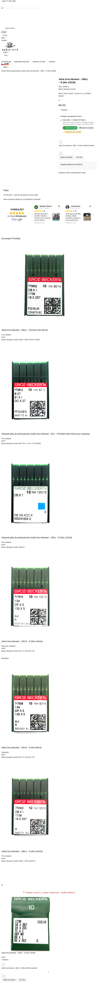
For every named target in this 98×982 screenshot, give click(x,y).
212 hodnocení (21, 216)
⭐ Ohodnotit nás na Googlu (72, 132)
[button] (93, 214)
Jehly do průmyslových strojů (76, 173)
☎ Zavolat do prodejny (86, 128)
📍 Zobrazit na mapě (70, 128)
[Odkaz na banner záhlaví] (49, 491)
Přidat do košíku (66, 157)
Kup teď (79, 157)
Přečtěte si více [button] (39, 223)
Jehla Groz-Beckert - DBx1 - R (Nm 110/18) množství (76, 145)
